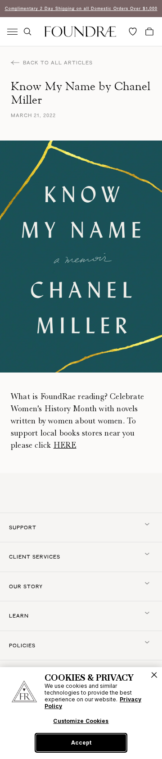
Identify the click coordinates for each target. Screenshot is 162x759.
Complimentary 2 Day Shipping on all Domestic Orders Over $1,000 (81, 8)
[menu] (12, 32)
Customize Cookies (80, 721)
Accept (81, 742)
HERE (65, 445)
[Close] (154, 675)
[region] (81, 713)
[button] (27, 31)
